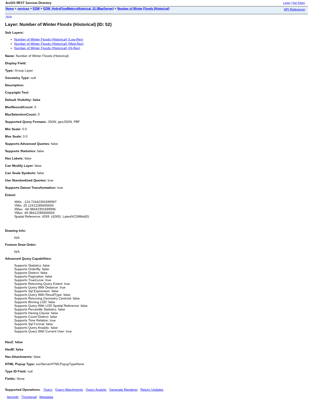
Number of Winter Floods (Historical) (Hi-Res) (47, 48)
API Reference (294, 9)
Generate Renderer (123, 389)
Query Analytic (96, 389)
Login (286, 3)
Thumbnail (29, 397)
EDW (36, 8)
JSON (8, 16)
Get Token (298, 3)
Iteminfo (13, 397)
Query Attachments (69, 389)
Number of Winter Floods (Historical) (143, 8)
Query (48, 389)
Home (9, 8)
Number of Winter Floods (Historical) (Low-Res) (48, 39)
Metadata (46, 397)
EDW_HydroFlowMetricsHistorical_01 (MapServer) (78, 8)
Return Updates (151, 389)
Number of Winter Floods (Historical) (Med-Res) (49, 44)
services (23, 8)
